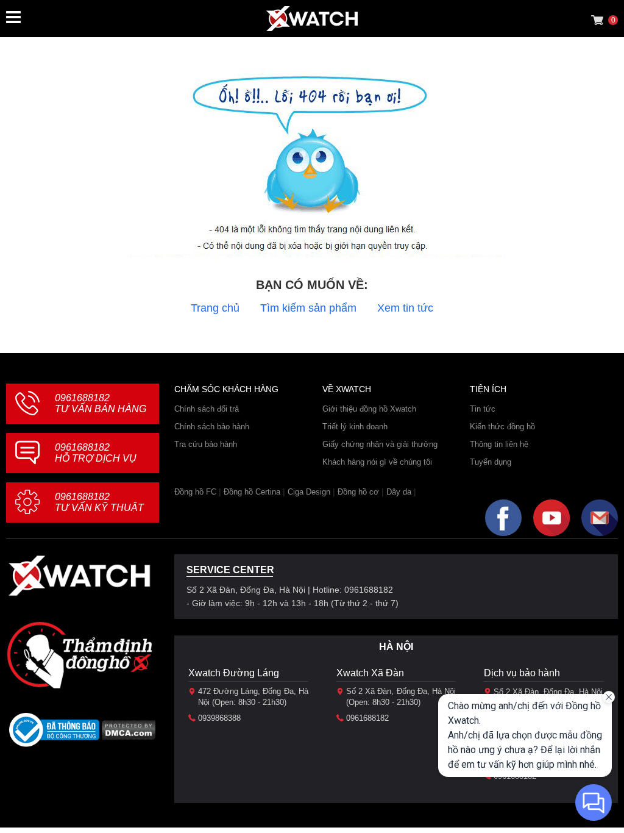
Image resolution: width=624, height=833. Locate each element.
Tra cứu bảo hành (205, 444)
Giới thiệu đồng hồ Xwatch (369, 408)
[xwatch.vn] (79, 575)
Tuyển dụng (490, 462)
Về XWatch (346, 389)
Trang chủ (215, 307)
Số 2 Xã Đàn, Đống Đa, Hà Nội (548, 691)
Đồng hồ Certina (252, 491)
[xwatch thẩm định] (79, 654)
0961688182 (100, 403)
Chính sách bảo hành (211, 426)
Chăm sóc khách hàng (226, 389)
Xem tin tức (405, 307)
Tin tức (482, 408)
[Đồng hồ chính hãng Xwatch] (312, 18)
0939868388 (219, 718)
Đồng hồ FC (195, 491)
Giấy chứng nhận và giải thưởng (380, 444)
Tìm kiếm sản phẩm (308, 307)
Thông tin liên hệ (499, 444)
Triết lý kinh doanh (355, 426)
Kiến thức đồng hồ (502, 426)
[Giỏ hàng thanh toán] (597, 20)
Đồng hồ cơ (358, 491)
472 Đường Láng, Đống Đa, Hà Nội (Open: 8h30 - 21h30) (253, 697)
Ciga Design (309, 491)
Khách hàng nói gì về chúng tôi (377, 462)
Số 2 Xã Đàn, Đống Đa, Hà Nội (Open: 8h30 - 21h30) (401, 697)
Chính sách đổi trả (206, 408)
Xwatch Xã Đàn (370, 673)
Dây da (398, 491)
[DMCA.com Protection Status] (129, 734)
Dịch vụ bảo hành (522, 673)
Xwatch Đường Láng (233, 673)
